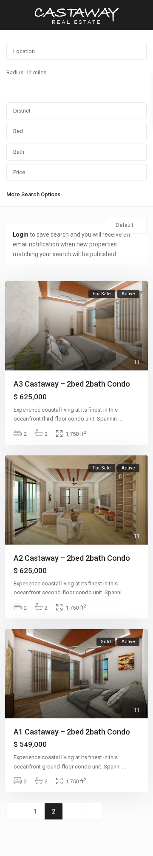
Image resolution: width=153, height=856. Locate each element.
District (22, 110)
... (120, 418)
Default (124, 225)
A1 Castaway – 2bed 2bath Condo (72, 731)
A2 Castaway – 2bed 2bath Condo (72, 558)
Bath (18, 152)
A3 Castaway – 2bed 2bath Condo (72, 383)
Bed (18, 131)
